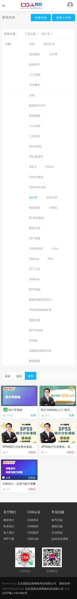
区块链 (33, 340)
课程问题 (57, 526)
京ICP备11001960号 (14, 593)
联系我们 (8, 526)
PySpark (34, 279)
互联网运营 (36, 248)
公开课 (53, 54)
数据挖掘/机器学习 (40, 299)
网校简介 (8, 520)
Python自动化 (37, 187)
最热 (19, 376)
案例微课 (34, 115)
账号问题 (57, 520)
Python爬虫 (36, 177)
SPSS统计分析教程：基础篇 (58, 447)
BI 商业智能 (36, 218)
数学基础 (34, 289)
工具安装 (30, 34)
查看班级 (41, 17)
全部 (32, 44)
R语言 (33, 167)
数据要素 (34, 361)
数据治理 (34, 320)
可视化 (53, 207)
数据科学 (34, 64)
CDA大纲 (32, 539)
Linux (55, 248)
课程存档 (64, 583)
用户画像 (34, 238)
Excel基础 (35, 146)
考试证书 (48, 44)
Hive (50, 259)
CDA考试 (32, 520)
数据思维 (34, 207)
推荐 (30, 376)
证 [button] (5, 409)
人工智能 (34, 74)
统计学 (46, 34)
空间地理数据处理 (40, 310)
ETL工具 (34, 269)
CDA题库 (32, 532)
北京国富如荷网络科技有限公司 (37, 583)
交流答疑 (57, 532)
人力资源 (34, 126)
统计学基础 (15, 410)
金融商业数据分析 (40, 350)
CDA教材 (32, 526)
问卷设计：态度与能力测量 (19, 483)
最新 (7, 376)
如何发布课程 (60, 539)
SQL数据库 (36, 156)
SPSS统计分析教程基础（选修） (23, 447)
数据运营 (34, 228)
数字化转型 (36, 330)
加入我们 (8, 532)
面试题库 (34, 54)
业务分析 (51, 197)
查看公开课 (63, 17)
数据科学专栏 (37, 105)
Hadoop (34, 259)
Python (49, 167)
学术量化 (34, 85)
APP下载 (8, 539)
